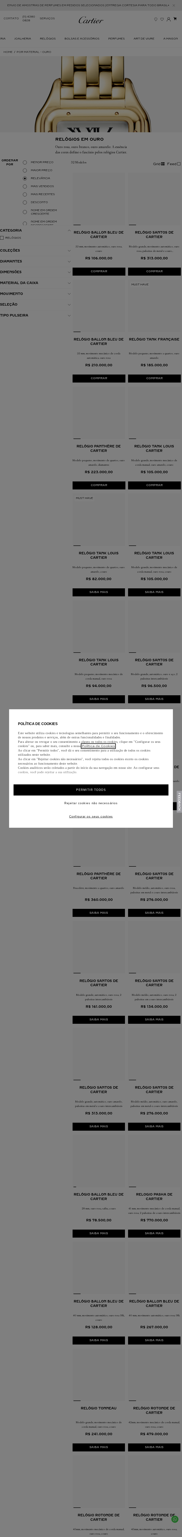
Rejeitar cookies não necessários (91, 803)
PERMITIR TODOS (91, 790)
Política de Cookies (98, 746)
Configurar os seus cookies (91, 816)
